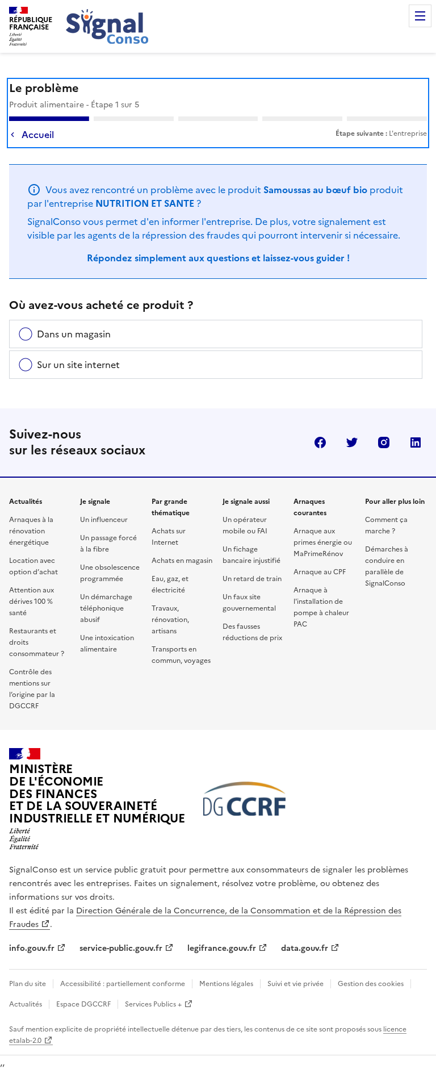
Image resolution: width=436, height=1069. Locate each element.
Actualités (25, 1004)
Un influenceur (104, 520)
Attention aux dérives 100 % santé (31, 601)
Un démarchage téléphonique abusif (106, 608)
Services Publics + (153, 1004)
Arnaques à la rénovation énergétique (31, 531)
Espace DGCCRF (83, 1004)
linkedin (415, 442)
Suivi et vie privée (295, 984)
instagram (383, 442)
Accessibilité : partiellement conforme (122, 984)
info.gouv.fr (31, 948)
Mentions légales (226, 984)
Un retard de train (252, 579)
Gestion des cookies (371, 984)
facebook (320, 442)
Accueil (38, 134)
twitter (352, 442)
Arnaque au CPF (320, 572)
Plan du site (27, 984)
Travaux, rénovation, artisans (170, 619)
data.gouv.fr (304, 948)
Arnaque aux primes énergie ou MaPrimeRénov (323, 542)
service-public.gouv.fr (120, 948)
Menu (420, 16)
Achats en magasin (182, 561)
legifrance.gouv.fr (221, 948)
